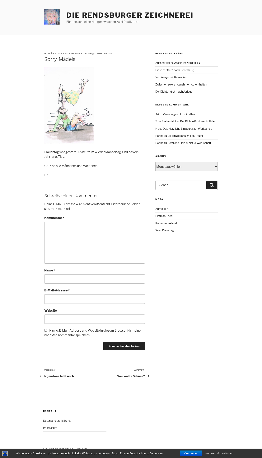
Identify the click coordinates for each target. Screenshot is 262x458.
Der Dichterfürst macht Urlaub (173, 91)
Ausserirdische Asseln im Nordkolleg (177, 62)
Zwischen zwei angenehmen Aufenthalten (181, 84)
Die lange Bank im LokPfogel (185, 135)
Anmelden (161, 208)
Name (49, 270)
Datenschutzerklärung (57, 420)
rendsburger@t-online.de (91, 53)
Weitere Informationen (219, 453)
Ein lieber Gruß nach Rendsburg (174, 70)
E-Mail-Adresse (57, 290)
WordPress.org (164, 230)
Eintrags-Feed (163, 215)
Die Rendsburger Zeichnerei (130, 15)
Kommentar (54, 218)
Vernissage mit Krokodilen (171, 77)
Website (50, 310)
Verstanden (191, 453)
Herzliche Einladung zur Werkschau (190, 128)
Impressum (50, 427)
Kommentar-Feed (166, 223)
